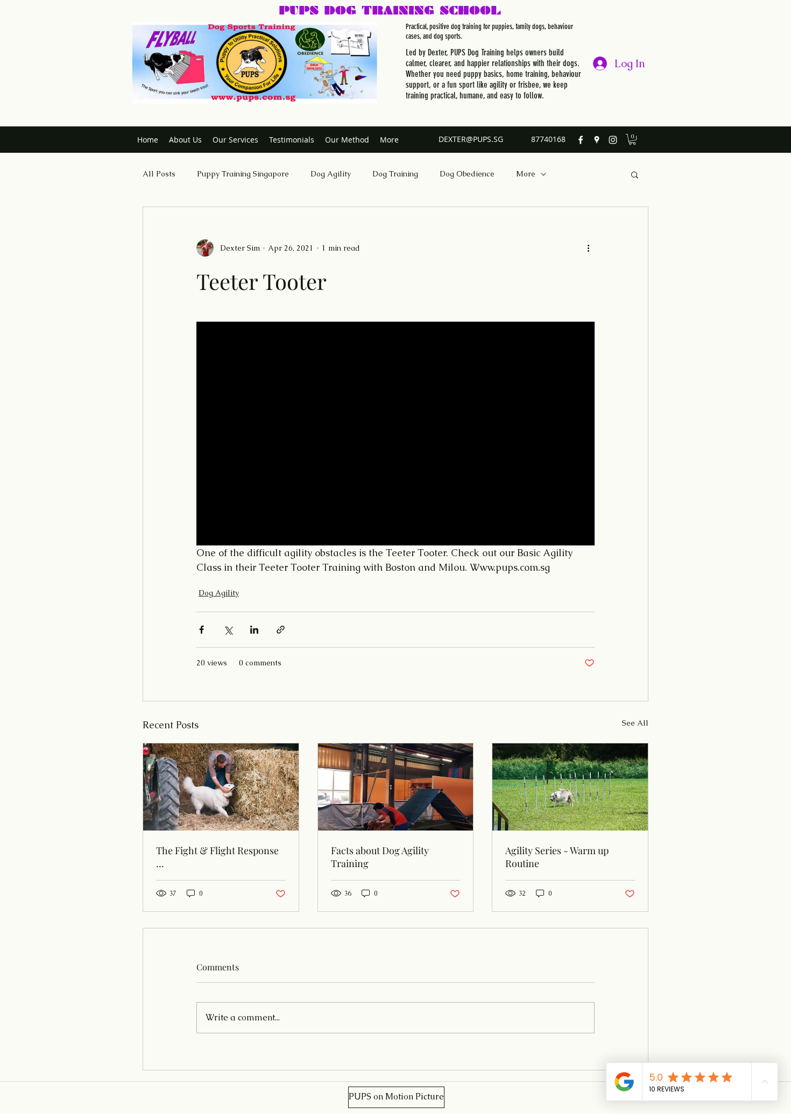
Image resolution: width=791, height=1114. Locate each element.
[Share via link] (281, 630)
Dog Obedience (467, 174)
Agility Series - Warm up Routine (557, 857)
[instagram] (613, 139)
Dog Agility (330, 174)
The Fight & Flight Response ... (217, 857)
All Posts (159, 174)
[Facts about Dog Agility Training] (396, 787)
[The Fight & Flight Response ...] (221, 787)
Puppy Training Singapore (243, 174)
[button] (632, 139)
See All (635, 723)
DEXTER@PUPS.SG (471, 139)
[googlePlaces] (596, 139)
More (525, 174)
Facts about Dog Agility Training (380, 857)
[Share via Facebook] (201, 630)
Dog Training (395, 174)
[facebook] (580, 139)
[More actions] (588, 248)
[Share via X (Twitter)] (228, 630)
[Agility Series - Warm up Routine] (570, 787)
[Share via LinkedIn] (254, 630)
